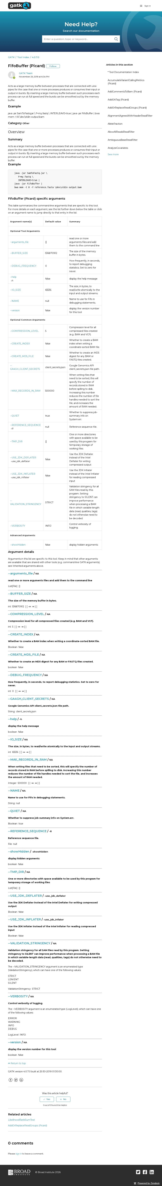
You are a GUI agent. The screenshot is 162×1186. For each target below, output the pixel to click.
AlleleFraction (115, 123)
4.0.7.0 (35, 57)
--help (13, 277)
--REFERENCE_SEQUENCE (25, 425)
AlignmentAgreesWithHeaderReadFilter (130, 115)
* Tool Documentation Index (123, 72)
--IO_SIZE (15, 289)
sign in (19, 1153)
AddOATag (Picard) (118, 99)
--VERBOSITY (17, 525)
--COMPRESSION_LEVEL (24, 331)
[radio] (47, 1099)
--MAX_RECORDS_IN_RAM (25, 390)
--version (15, 310)
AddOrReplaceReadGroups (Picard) (127, 107)
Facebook (10, 1082)
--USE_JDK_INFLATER (22, 473)
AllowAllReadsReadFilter (121, 131)
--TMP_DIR (16, 441)
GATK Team (25, 73)
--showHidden (18, 544)
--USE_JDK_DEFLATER (23, 457)
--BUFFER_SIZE (19, 253)
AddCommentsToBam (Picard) (125, 91)
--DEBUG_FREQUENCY (23, 265)
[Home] (19, 5)
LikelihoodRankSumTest (21, 1119)
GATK (11, 57)
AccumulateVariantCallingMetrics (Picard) (126, 82)
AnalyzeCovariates (118, 148)
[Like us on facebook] (145, 1172)
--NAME (14, 301)
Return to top (18, 1063)
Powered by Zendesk (149, 1183)
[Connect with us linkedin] (152, 1172)
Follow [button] (52, 66)
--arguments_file (19, 242)
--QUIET (14, 415)
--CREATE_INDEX (20, 343)
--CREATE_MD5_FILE (22, 356)
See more (113, 154)
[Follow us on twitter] (138, 1172)
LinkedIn (21, 1082)
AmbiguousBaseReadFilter (122, 139)
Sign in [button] (147, 6)
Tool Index (23, 57)
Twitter (15, 1082)
